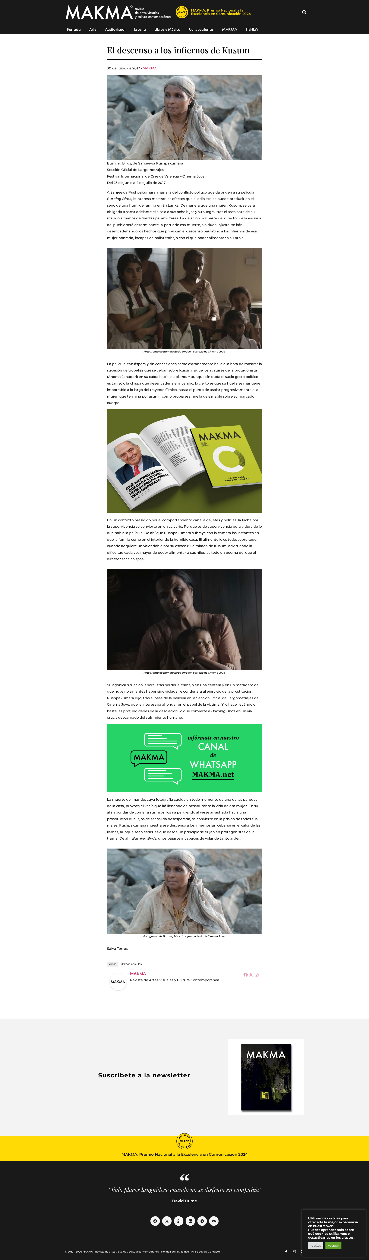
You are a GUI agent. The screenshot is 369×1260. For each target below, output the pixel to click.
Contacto (214, 1251)
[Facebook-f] (286, 1251)
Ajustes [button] (316, 1245)
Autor (112, 964)
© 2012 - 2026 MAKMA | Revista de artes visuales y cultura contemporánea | (113, 1251)
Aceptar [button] (333, 1245)
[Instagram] (256, 974)
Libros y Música (167, 29)
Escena (140, 29)
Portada (74, 29)
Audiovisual (115, 29)
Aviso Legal (198, 1251)
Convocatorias (201, 29)
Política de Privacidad (175, 1251)
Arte (93, 29)
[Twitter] (251, 974)
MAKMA (229, 29)
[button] (304, 12)
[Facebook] (245, 974)
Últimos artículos (131, 964)
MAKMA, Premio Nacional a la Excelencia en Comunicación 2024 (221, 12)
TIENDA (252, 29)
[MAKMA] (118, 981)
